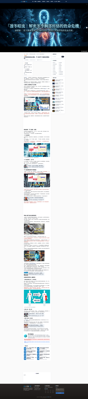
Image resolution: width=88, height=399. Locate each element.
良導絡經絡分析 (61, 74)
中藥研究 (54, 68)
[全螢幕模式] (86, 4)
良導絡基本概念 (61, 71)
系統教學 (52, 1)
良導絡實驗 (54, 74)
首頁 (32, 1)
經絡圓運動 (39, 1)
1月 (45, 390)
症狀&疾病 (25, 55)
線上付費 (56, 1)
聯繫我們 (59, 1)
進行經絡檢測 (43, 94)
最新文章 (54, 62)
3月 (50, 390)
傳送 (48, 381)
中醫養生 (35, 1)
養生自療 (54, 65)
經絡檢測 (48, 1)
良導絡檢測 (60, 62)
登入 (66, 1)
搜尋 (62, 56)
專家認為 (26, 319)
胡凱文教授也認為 (33, 263)
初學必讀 (60, 68)
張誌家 (45, 88)
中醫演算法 (60, 65)
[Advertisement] (37, 66)
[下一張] (86, 27)
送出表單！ (60, 393)
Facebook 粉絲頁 (37, 387)
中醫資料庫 (43, 1)
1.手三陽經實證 (27, 69)
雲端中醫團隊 (47, 397)
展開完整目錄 (25, 74)
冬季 (26, 77)
